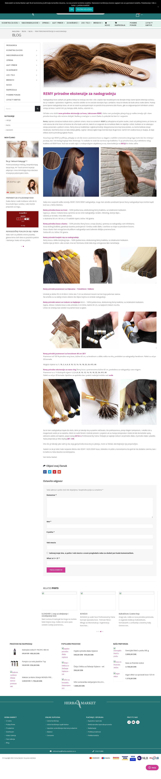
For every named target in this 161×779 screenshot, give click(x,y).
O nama (9, 735)
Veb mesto (51, 542)
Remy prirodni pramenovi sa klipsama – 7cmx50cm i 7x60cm (68, 289)
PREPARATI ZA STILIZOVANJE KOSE (20, 198)
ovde (111, 375)
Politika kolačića (93, 749)
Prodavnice (10, 742)
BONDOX (47, 614)
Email (59, 472)
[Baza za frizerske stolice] (118, 679)
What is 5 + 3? (53, 558)
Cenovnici (50, 749)
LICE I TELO (10, 75)
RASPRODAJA (120, 25)
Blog (7, 757)
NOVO (107, 25)
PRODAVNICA (11, 45)
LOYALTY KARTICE (149, 24)
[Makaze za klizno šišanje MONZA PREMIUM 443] (15, 693)
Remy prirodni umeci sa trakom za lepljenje (61, 302)
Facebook (45, 472)
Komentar (52, 495)
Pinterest (54, 472)
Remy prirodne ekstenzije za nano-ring (59, 369)
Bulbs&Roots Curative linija (92, 614)
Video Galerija (11, 749)
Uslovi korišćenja (53, 735)
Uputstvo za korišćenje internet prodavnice (62, 742)
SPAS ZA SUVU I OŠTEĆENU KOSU (134, 614)
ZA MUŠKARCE (11, 70)
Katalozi (49, 746)
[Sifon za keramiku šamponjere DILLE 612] (66, 698)
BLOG (8, 125)
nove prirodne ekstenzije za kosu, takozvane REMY (80, 113)
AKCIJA (8, 120)
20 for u (78, 436)
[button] (97, 646)
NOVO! (9, 85)
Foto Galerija (10, 753)
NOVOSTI (9, 130)
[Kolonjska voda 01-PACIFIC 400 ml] (15, 666)
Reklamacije (92, 742)
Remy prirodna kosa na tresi (55, 210)
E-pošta (51, 532)
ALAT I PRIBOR (11, 65)
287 (68, 439)
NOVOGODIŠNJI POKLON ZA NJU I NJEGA (22, 231)
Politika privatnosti (94, 746)
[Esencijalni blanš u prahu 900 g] (118, 666)
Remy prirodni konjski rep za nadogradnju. (61, 237)
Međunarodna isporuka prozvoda (100, 739)
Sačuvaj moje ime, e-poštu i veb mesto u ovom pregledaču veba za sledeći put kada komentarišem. (91, 553)
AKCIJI (123, 143)
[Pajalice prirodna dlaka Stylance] (66, 667)
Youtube (133, 736)
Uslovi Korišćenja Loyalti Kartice (58, 739)
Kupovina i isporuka (95, 735)
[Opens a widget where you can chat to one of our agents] (152, 768)
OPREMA (9, 60)
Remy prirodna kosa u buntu (55, 224)
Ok (72, 9)
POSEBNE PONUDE (133, 24)
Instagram (138, 736)
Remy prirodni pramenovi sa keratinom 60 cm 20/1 (64, 353)
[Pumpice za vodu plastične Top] (15, 677)
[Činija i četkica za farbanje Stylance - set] (66, 682)
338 (72, 439)
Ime (49, 521)
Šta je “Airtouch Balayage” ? (16, 161)
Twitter (49, 472)
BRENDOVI (97, 23)
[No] (158, 7)
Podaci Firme (10, 739)
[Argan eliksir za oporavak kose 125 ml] (118, 691)
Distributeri (10, 746)
